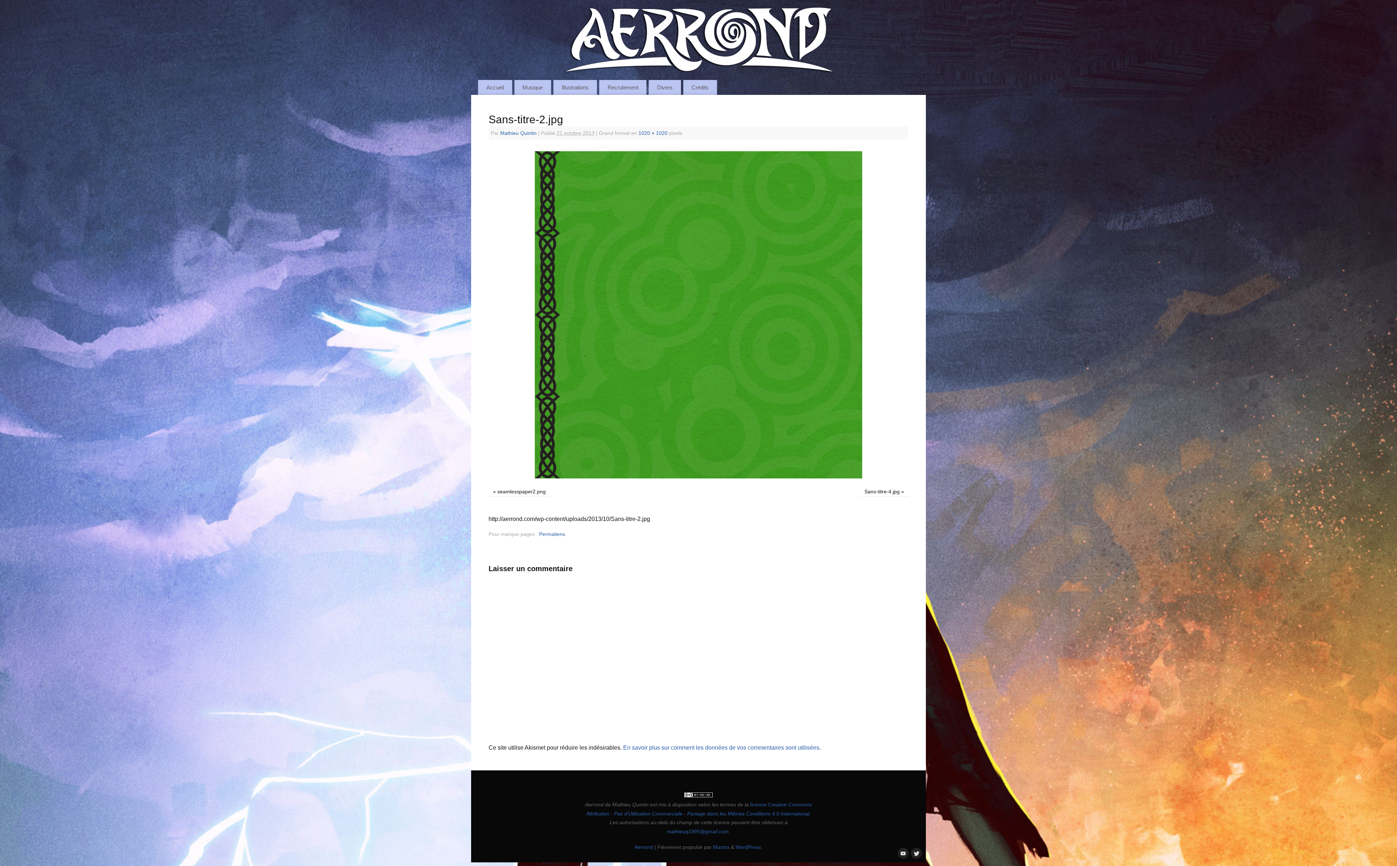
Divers (665, 87)
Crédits (700, 87)
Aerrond (643, 847)
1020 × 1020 (653, 133)
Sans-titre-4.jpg (882, 491)
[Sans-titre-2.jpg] (698, 314)
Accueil (495, 87)
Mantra (721, 847)
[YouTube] (902, 852)
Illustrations (575, 87)
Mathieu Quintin (518, 133)
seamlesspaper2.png (521, 491)
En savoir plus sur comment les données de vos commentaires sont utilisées (721, 748)
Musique (532, 87)
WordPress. (749, 847)
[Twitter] (915, 852)
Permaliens (552, 534)
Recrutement (623, 87)
